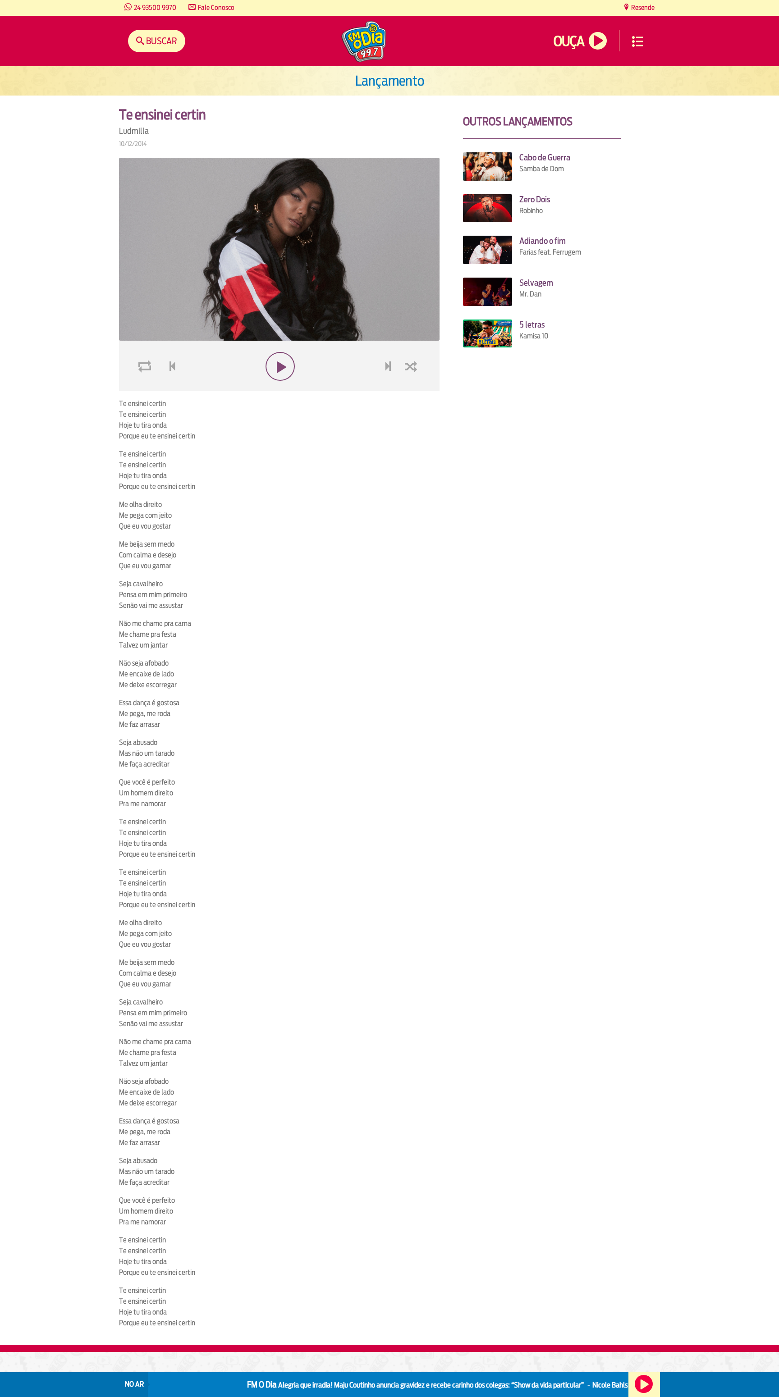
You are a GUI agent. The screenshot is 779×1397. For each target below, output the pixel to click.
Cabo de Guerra (544, 157)
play (279, 387)
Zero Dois (534, 199)
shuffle (412, 387)
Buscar (160, 41)
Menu (637, 41)
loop (146, 387)
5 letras (532, 324)
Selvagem (536, 283)
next (388, 387)
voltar (169, 387)
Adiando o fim (542, 241)
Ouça (569, 41)
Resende (642, 7)
